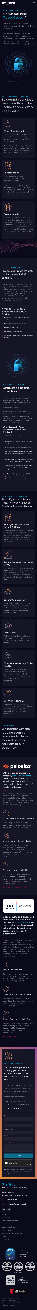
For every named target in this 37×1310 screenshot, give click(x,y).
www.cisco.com (9, 1037)
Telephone (7, 1136)
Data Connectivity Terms (10, 1221)
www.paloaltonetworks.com (14, 888)
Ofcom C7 (5, 1236)
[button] (34, 2)
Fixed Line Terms (7, 1224)
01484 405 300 (14, 1109)
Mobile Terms (6, 1217)
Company (7, 1122)
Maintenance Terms (8, 1227)
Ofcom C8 (5, 1240)
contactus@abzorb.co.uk (16, 1204)
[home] (7, 2)
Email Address (9, 1129)
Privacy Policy (6, 1230)
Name (6, 1116)
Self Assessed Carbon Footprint (12, 1233)
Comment (7, 1143)
